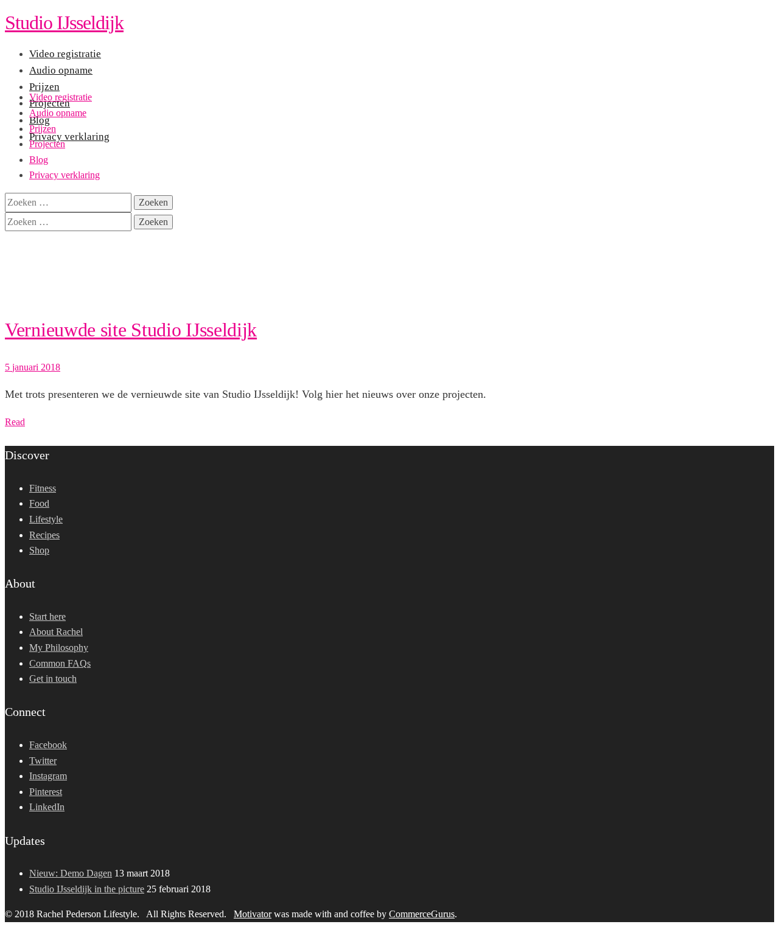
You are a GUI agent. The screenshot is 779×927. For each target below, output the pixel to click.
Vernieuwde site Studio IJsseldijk (131, 330)
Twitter (43, 760)
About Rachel (56, 632)
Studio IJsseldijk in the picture (86, 889)
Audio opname (57, 113)
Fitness (42, 488)
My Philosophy (58, 647)
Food (39, 503)
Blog (38, 159)
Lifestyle (46, 519)
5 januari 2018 (32, 367)
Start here (47, 616)
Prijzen (42, 128)
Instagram (48, 776)
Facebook (48, 745)
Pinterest (45, 791)
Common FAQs (60, 663)
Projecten (47, 144)
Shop (39, 550)
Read (15, 422)
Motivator (252, 914)
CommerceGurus (422, 914)
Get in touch (53, 678)
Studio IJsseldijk (64, 22)
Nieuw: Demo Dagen (70, 873)
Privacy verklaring (64, 175)
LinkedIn (47, 807)
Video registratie (60, 97)
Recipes (44, 535)
